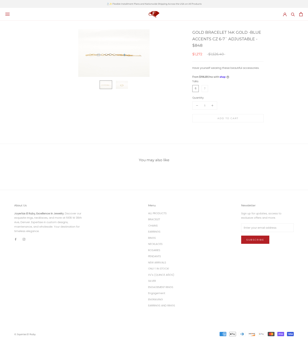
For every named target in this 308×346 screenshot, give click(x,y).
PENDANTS (154, 256)
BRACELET (154, 219)
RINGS (152, 238)
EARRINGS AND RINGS (161, 305)
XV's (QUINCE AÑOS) (161, 275)
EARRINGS (154, 231)
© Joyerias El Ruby (25, 334)
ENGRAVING (155, 299)
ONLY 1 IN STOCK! (158, 268)
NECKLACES (155, 244)
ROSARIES (154, 250)
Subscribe (255, 239)
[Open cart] (301, 14)
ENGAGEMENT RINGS (160, 287)
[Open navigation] (7, 14)
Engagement (156, 293)
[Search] (293, 14)
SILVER (152, 281)
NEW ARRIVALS (157, 262)
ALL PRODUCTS (157, 213)
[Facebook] (15, 239)
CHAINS (153, 225)
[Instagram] (24, 239)
